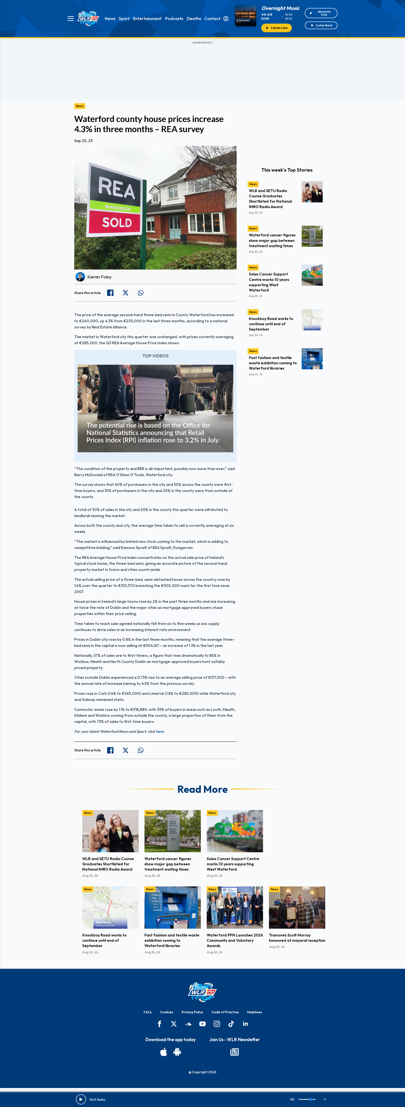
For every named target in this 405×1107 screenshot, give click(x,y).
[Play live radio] (81, 1099)
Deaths (194, 18)
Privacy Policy (192, 1012)
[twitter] (174, 1024)
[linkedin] (245, 1024)
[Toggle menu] (71, 18)
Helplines (254, 1012)
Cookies (166, 1012)
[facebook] (159, 1024)
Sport (124, 18)
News (110, 18)
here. (160, 731)
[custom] (188, 1024)
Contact (212, 18)
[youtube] (202, 1024)
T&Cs (147, 1012)
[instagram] (217, 1024)
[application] (155, 408)
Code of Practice (225, 1012)
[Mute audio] (292, 1099)
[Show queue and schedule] (325, 1099)
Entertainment (147, 18)
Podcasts (174, 18)
